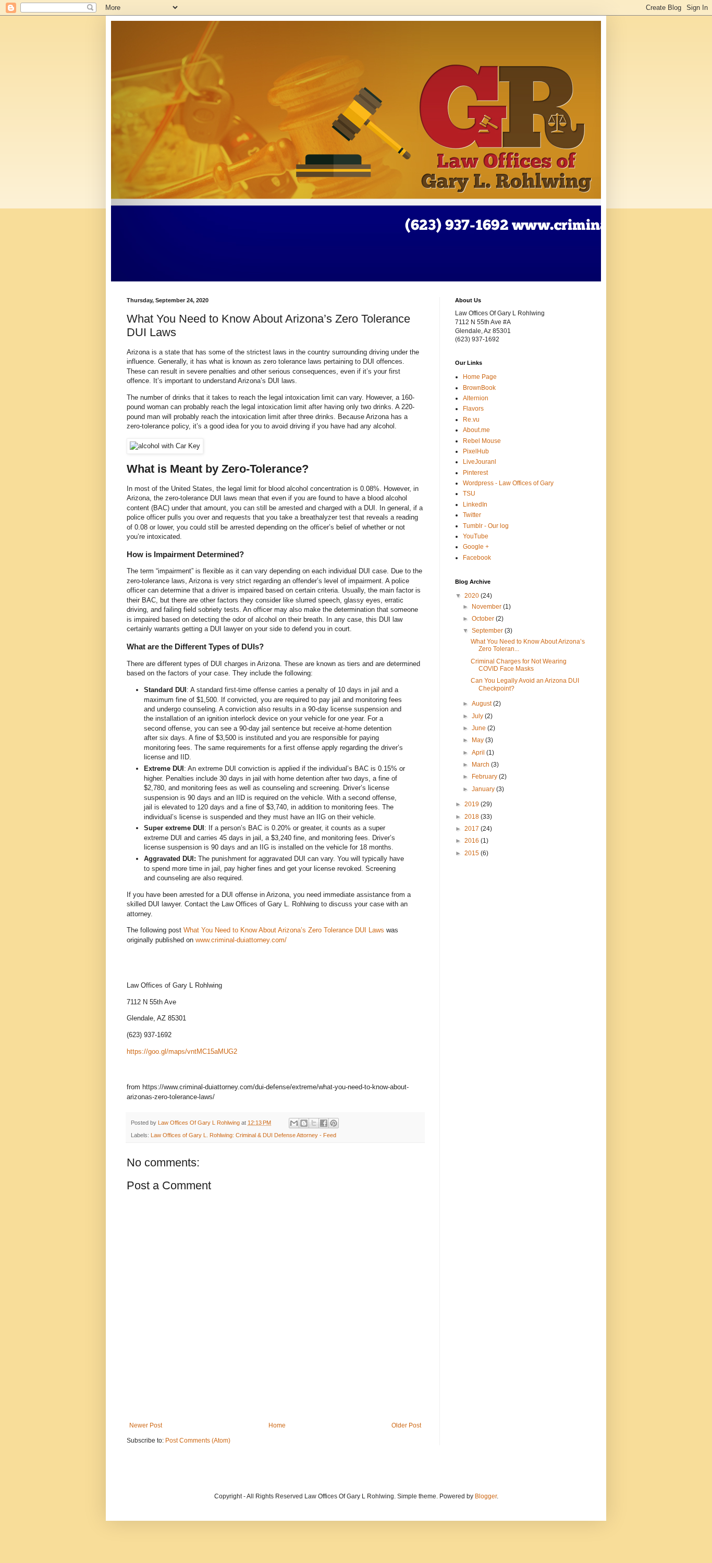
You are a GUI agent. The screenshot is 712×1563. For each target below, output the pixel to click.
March (481, 764)
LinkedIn (475, 504)
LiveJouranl (479, 461)
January (484, 789)
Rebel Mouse (482, 441)
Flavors (473, 408)
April (479, 752)
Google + (476, 546)
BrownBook (479, 387)
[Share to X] (314, 1123)
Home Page (480, 376)
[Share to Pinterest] (333, 1123)
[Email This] (294, 1123)
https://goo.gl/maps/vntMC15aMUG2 (182, 1051)
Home (277, 1425)
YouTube (475, 536)
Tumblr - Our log (486, 526)
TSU (469, 493)
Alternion (475, 398)
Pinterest (475, 472)
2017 (472, 828)
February (485, 776)
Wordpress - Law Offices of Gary (508, 483)
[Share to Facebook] (323, 1123)
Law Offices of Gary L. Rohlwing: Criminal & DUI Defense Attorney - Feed (243, 1135)
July (478, 716)
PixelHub (476, 451)
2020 (472, 595)
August (482, 703)
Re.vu (471, 419)
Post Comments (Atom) (197, 1440)
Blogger (486, 1496)
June (479, 728)
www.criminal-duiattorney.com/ (241, 940)
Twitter (472, 515)
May (478, 740)
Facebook (477, 557)
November (487, 606)
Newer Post (145, 1425)
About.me (476, 430)
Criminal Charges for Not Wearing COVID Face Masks (519, 665)
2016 (472, 840)
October (484, 618)
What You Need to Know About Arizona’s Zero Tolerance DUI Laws (283, 930)
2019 (472, 804)
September (488, 630)
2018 (472, 816)
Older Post (406, 1425)
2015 (472, 853)
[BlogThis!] (304, 1123)
